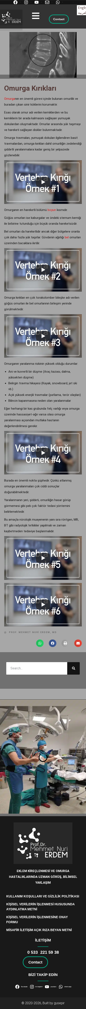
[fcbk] (16, 2)
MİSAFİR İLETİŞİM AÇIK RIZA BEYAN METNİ (39, 930)
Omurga (9, 99)
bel (67, 237)
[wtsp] (59, 2)
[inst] (27, 2)
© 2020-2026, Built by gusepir (43, 1003)
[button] (36, 16)
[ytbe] (37, 2)
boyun (52, 210)
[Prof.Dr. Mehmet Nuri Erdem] (11, 17)
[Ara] (73, 668)
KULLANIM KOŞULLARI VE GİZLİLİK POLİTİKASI (42, 896)
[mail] (48, 2)
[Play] (43, 182)
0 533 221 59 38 (43, 952)
